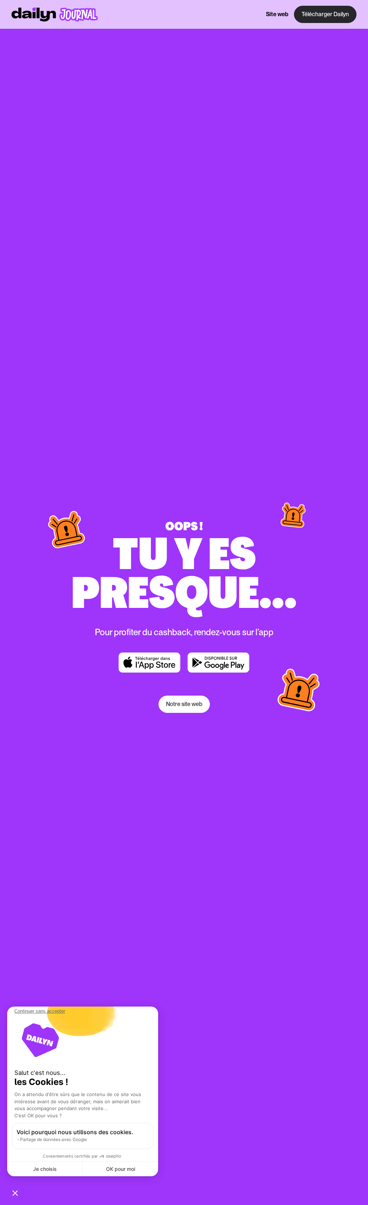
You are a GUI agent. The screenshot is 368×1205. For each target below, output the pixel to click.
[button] (15, 1192)
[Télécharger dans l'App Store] (149, 662)
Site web (277, 14)
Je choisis (45, 1169)
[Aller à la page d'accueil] (55, 14)
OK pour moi (120, 1169)
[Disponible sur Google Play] (218, 662)
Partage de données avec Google (53, 1139)
